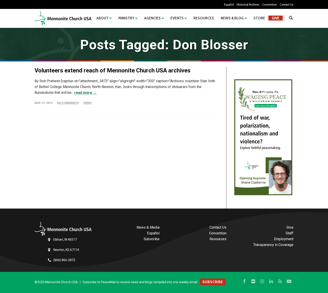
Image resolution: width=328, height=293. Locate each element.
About (102, 18)
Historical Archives (248, 4)
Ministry (126, 18)
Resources (203, 18)
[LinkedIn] (271, 281)
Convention (269, 4)
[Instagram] (262, 281)
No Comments (68, 102)
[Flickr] (253, 281)
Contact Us (286, 4)
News (87, 102)
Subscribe (152, 239)
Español (229, 4)
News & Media (148, 227)
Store (259, 18)
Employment (283, 239)
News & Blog (232, 18)
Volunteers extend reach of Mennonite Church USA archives (113, 70)
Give (275, 18)
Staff (289, 233)
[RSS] (280, 281)
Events (177, 18)
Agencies (152, 18)
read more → (85, 92)
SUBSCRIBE (212, 281)
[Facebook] (244, 281)
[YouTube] (288, 281)
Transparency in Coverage (273, 245)
